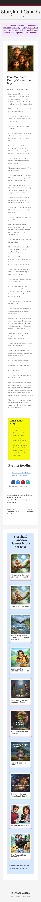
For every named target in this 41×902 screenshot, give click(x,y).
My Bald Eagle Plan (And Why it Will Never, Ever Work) (20, 637)
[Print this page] (28, 483)
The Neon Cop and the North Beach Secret (20, 795)
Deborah (11, 89)
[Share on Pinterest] (23, 483)
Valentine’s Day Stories (19, 475)
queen (28, 500)
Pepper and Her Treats (20, 825)
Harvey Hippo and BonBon (18, 764)
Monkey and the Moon (20, 606)
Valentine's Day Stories (14, 497)
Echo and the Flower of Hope (19, 732)
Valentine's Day (11, 502)
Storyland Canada (20, 12)
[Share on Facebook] (13, 483)
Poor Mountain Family (18, 500)
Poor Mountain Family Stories (21, 473)
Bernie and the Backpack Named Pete (20, 670)
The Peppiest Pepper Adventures (19, 856)
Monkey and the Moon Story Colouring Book (20, 576)
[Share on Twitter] (18, 483)
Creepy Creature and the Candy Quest (19, 701)
